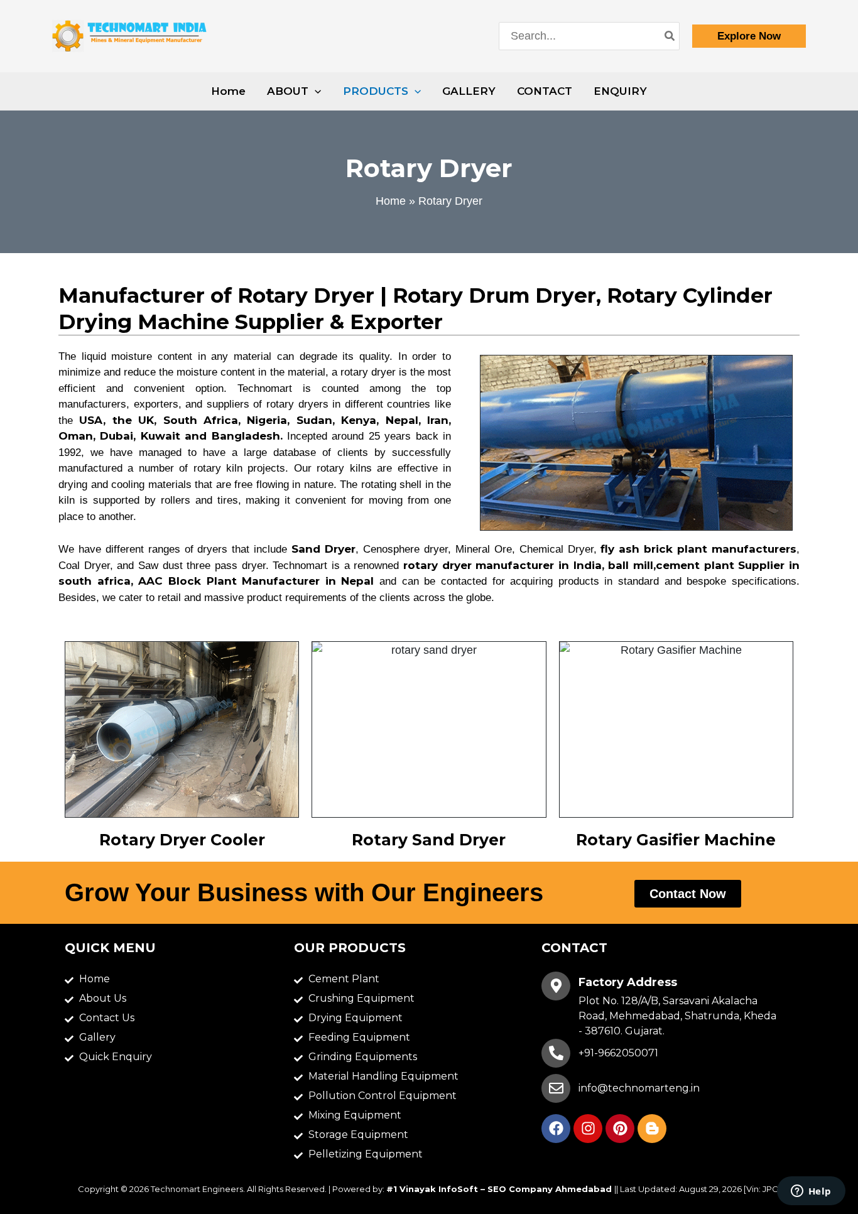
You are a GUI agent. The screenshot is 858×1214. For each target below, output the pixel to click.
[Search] (670, 36)
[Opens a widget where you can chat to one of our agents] (810, 1192)
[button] (749, 36)
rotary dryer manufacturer (478, 565)
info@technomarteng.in (639, 1088)
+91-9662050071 (618, 1053)
